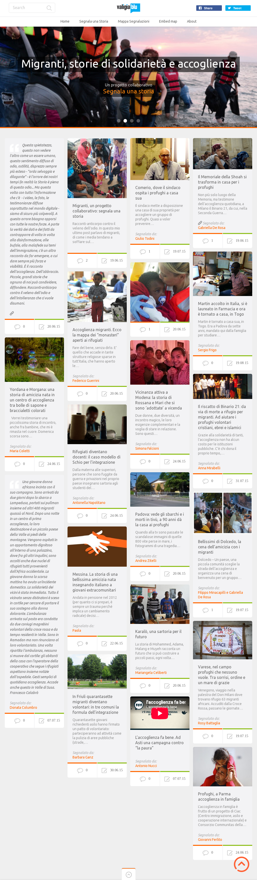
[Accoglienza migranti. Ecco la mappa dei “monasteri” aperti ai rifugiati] (97, 273)
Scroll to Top (241, 864)
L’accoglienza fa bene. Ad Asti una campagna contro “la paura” (159, 742)
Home (65, 21)
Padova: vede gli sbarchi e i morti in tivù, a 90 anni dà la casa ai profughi (159, 519)
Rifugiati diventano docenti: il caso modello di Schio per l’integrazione (96, 456)
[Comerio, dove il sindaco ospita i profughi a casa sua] (159, 140)
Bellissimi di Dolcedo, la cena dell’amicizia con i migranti (219, 546)
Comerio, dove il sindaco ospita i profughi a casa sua (157, 192)
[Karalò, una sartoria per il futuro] (159, 586)
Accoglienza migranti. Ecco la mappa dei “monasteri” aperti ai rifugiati (97, 334)
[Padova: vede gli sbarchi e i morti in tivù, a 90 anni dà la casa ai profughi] (159, 474)
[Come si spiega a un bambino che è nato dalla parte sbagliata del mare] (159, 264)
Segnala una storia (128, 91)
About (192, 21)
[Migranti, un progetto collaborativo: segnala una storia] (97, 140)
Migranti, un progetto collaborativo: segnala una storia (96, 210)
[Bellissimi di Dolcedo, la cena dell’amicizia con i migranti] (222, 494)
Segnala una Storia (93, 21)
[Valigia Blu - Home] (128, 8)
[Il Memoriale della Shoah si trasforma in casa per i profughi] (222, 140)
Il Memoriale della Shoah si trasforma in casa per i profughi (222, 182)
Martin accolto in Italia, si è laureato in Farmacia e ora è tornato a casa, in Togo (222, 308)
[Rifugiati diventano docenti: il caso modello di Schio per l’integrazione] (97, 406)
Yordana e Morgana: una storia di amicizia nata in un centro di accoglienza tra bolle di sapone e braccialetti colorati (32, 400)
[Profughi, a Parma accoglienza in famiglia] (222, 749)
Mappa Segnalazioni (133, 21)
